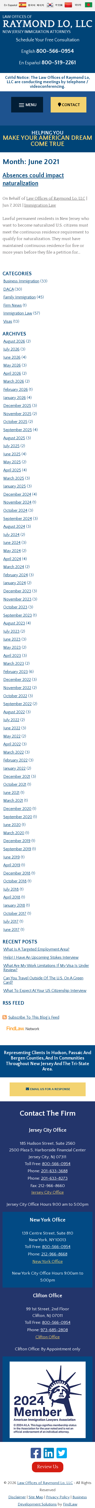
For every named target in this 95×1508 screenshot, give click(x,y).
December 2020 (17, 808)
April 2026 (12, 373)
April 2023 (12, 655)
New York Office (47, 1261)
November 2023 (17, 599)
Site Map (36, 1497)
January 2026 (14, 397)
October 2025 (15, 421)
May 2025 (12, 462)
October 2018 (15, 881)
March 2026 (13, 381)
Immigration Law (40, 205)
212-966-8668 (54, 1254)
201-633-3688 (54, 1171)
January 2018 (14, 905)
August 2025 (14, 438)
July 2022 (11, 720)
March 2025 (13, 478)
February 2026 (15, 389)
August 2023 (14, 623)
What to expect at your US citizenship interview (44, 990)
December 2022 (17, 679)
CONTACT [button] (71, 105)
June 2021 (11, 792)
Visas (7, 321)
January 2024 (14, 583)
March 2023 (13, 663)
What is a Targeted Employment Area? (36, 949)
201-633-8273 (54, 1178)
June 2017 (11, 929)
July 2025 (11, 446)
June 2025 (12, 454)
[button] (27, 105)
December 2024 (17, 494)
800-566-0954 (55, 51)
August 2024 (14, 526)
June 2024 (12, 542)
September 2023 (17, 615)
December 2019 (16, 841)
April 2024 (12, 559)
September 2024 (17, 518)
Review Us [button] (47, 1466)
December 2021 (16, 776)
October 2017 (14, 913)
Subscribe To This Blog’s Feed (33, 1017)
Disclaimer (17, 1497)
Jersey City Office (47, 1192)
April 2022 (12, 744)
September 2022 (17, 704)
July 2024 (11, 534)
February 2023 (15, 671)
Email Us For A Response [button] (50, 1089)
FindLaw (70, 1504)
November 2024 (17, 502)
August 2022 (14, 712)
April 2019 (11, 865)
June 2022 (11, 728)
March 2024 (13, 567)
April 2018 (11, 897)
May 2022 (12, 736)
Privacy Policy (58, 1497)
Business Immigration (21, 281)
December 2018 (16, 873)
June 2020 (12, 824)
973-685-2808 (54, 1330)
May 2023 (12, 647)
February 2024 (15, 575)
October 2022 (15, 696)
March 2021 (13, 800)
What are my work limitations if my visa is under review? (46, 968)
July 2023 (11, 631)
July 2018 (11, 889)
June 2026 (12, 357)
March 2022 (13, 752)
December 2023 (17, 591)
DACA (8, 289)
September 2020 (17, 817)
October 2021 (14, 784)
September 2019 (17, 849)
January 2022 (14, 768)
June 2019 (11, 857)
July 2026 (11, 349)
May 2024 (12, 551)
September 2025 (17, 430)
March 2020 (13, 833)
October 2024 (15, 510)
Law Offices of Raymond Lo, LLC (55, 198)
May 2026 (12, 365)
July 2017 (10, 921)
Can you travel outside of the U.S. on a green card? (43, 980)
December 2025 (17, 405)
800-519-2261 (59, 62)
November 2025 (17, 414)
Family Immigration (19, 297)
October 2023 (15, 607)
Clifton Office (47, 1337)
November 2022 (17, 688)
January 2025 (14, 486)
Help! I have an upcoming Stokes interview (41, 957)
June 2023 (12, 639)
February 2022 (15, 760)
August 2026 (14, 341)
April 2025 (12, 470)
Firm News (12, 305)
